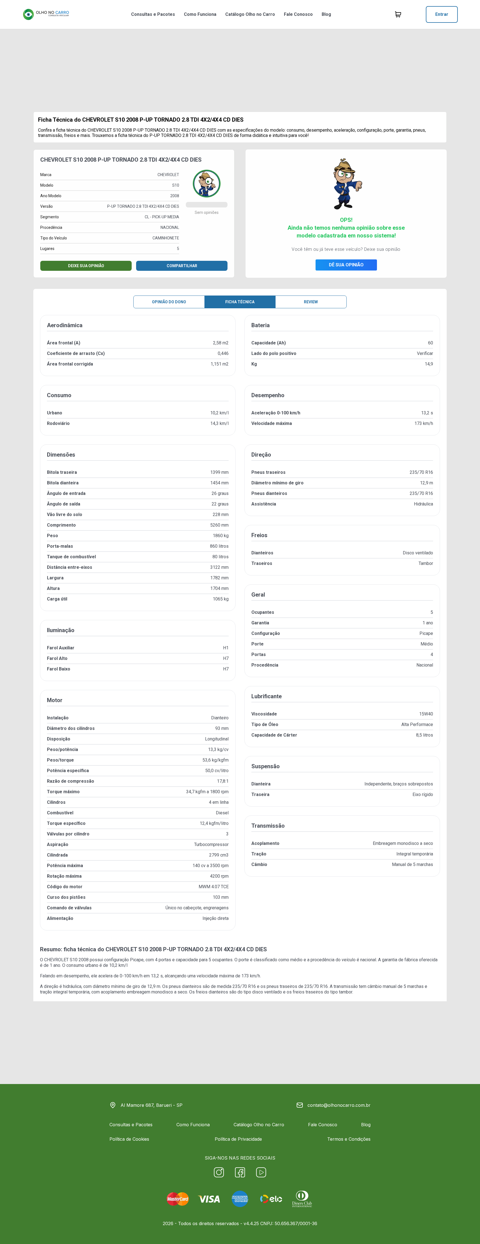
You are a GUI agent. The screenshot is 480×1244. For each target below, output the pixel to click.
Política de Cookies (129, 1139)
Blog (326, 14)
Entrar (441, 14)
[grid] (240, 627)
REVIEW (311, 302)
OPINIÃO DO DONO (169, 302)
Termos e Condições (349, 1139)
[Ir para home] (45, 14)
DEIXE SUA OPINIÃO (86, 266)
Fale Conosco (298, 14)
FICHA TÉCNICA (239, 302)
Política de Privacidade (238, 1139)
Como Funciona (200, 14)
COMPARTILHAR (182, 266)
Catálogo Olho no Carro (250, 14)
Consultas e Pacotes (153, 14)
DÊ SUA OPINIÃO (346, 264)
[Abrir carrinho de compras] (398, 14)
